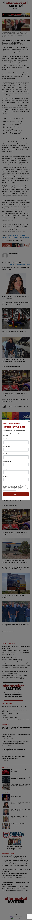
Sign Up (16, 494)
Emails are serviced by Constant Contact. (15, 489)
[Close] (29, 421)
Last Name (6, 453)
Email (5, 439)
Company (6, 468)
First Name (6, 446)
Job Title (5, 476)
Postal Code (7, 461)
